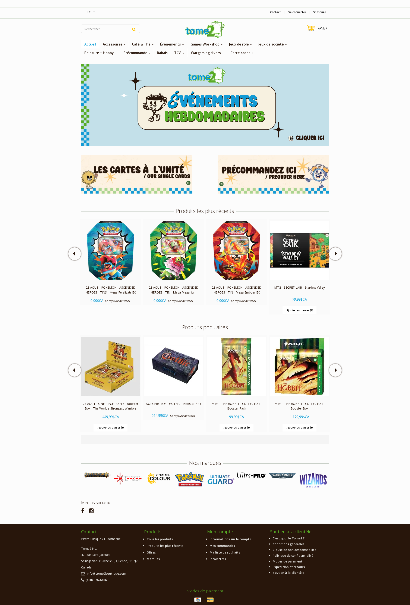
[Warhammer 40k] (282, 476)
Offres (151, 552)
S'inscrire (319, 12)
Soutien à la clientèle (288, 573)
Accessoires (113, 44)
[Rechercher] (134, 29)
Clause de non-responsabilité (294, 550)
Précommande (135, 52)
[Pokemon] (189, 479)
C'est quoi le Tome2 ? (289, 538)
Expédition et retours (289, 567)
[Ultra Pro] (251, 474)
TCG (178, 52)
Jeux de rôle (239, 44)
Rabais (162, 52)
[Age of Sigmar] (96, 475)
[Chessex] (127, 478)
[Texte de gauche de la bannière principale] (136, 174)
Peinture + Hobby (99, 52)
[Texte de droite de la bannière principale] (273, 174)
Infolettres (218, 559)
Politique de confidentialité (293, 556)
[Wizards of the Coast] (313, 480)
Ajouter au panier (298, 310)
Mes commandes (222, 546)
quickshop (110, 271)
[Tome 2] (205, 29)
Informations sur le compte (230, 539)
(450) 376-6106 (96, 580)
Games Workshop (205, 44)
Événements (171, 44)
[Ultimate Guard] (220, 480)
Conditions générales (288, 544)
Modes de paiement (287, 561)
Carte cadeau (241, 52)
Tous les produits (160, 539)
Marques (153, 559)
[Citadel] (158, 479)
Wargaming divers (206, 52)
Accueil (90, 44)
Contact (275, 12)
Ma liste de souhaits (225, 552)
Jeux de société (271, 44)
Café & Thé (141, 44)
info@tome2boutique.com (106, 573)
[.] (205, 104)
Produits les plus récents (165, 546)
